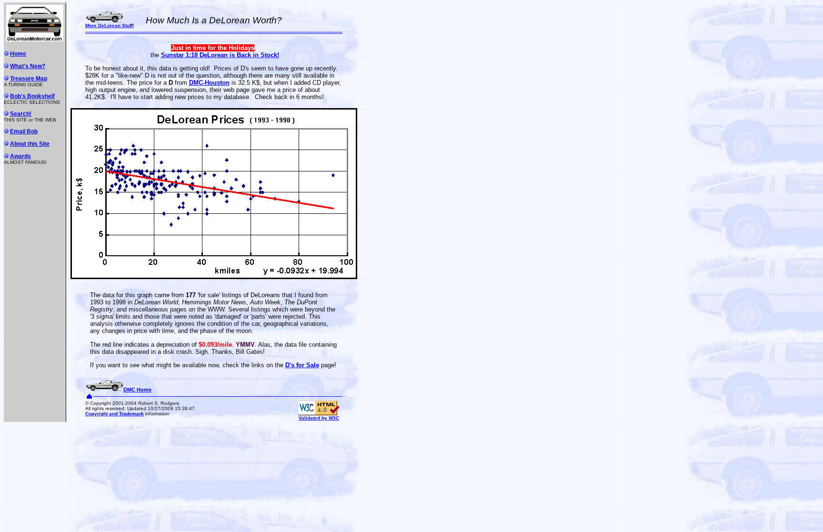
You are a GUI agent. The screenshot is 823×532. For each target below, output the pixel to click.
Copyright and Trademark (114, 413)
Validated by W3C (319, 418)
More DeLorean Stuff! (109, 25)
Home (18, 53)
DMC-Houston (209, 82)
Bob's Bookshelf (32, 96)
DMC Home (137, 389)
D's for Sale (302, 365)
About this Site (30, 144)
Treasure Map (28, 78)
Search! (20, 113)
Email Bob (24, 131)
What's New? (27, 66)
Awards (20, 156)
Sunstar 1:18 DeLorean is (220, 55)
